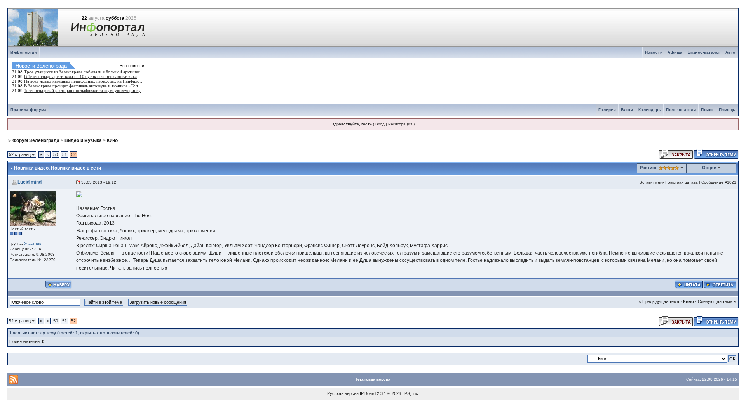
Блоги (627, 109)
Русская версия (343, 393)
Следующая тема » (717, 301)
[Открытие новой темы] (716, 153)
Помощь (727, 109)
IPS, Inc (410, 393)
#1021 (730, 182)
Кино (112, 140)
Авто (730, 52)
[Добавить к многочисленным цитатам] (689, 284)
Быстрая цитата (683, 182)
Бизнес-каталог (704, 52)
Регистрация (400, 124)
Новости (654, 52)
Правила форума (28, 109)
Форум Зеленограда (35, 140)
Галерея (607, 109)
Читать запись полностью (138, 268)
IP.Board (368, 393)
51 (64, 154)
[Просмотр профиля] (33, 208)
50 (55, 154)
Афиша (675, 52)
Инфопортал (23, 52)
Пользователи (681, 109)
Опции (709, 167)
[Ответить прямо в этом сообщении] (719, 284)
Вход (380, 124)
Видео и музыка (83, 140)
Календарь (649, 109)
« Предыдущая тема (659, 301)
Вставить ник (652, 182)
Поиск (707, 109)
